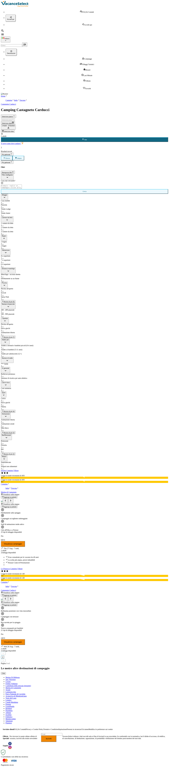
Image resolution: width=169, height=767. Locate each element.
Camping (9, 100)
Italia (16, 100)
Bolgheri (9, 708)
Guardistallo (10, 706)
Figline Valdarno (12, 684)
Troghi (8, 690)
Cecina (8, 682)
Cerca (84, 191)
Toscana (22, 100)
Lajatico (8, 700)
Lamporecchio (11, 692)
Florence (9, 723)
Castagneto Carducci (8, 104)
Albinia (8, 713)
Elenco (7, 158)
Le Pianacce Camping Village (12, 569)
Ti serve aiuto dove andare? (11, 144)
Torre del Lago (11, 698)
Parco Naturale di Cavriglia (15, 694)
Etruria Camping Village (10, 471)
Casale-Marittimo (12, 702)
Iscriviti (49, 739)
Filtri (85, 140)
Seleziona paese (7, 116)
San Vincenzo (11, 679)
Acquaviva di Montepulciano (16, 696)
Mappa (19, 158)
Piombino (9, 711)
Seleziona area (7, 120)
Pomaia (8, 704)
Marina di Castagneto (8, 492)
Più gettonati (6, 154)
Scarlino (8, 715)
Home (3, 96)
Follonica (9, 717)
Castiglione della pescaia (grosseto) (18, 686)
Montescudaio (11, 719)
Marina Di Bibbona (13, 677)
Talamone (9, 721)
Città (3, 673)
